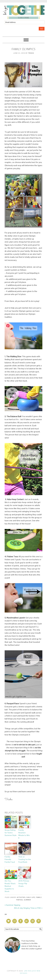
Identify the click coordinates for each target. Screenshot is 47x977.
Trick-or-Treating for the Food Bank (24, 859)
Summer (27, 900)
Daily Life (30, 897)
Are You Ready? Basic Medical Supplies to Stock (10, 886)
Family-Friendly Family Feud (10, 859)
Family (39, 897)
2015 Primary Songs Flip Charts (23, 883)
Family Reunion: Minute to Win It (24, 834)
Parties (19, 900)
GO (41, 28)
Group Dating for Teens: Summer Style (11, 832)
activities (21, 897)
